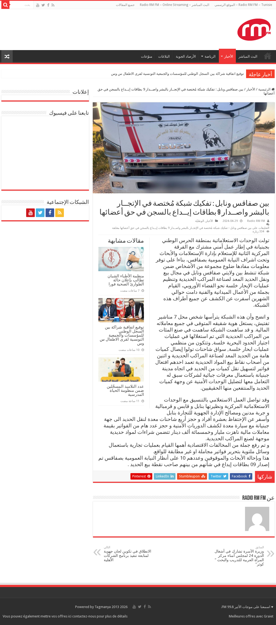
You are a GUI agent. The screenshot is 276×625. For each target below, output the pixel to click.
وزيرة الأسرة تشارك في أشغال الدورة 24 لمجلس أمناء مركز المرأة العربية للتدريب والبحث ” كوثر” (239, 556)
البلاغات (164, 56)
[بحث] (5, 5)
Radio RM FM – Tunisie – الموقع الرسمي (243, 5)
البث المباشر (248, 56)
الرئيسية (264, 89)
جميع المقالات (125, 5)
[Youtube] (38, 5)
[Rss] (53, 5)
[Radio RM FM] (254, 28)
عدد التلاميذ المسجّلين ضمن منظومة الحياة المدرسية (125, 390)
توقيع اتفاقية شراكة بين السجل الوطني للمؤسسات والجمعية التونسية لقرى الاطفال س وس (177, 74)
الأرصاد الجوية (186, 56)
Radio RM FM (256, 221)
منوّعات (146, 56)
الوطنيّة (199, 221)
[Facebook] (48, 5)
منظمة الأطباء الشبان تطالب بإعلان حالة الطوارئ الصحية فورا (126, 280)
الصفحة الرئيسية (268, 55)
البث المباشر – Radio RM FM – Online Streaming (174, 5)
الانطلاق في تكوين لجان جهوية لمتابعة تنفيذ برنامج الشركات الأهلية (127, 554)
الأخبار (228, 56)
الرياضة (210, 56)
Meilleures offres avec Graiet (251, 616)
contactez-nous (84, 616)
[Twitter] (43, 5)
